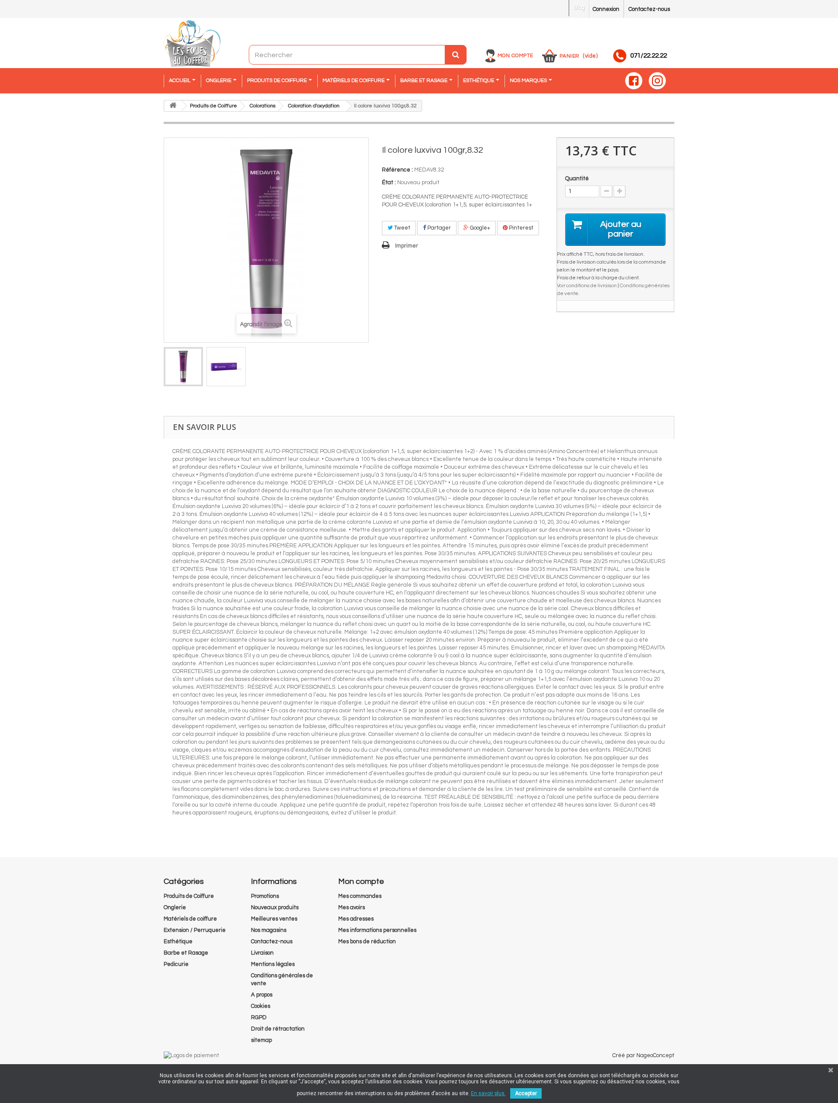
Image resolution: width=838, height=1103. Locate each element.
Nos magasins (268, 930)
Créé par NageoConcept (643, 1055)
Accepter (526, 1093)
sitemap (261, 1040)
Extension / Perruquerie (195, 930)
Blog (579, 7)
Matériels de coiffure (190, 919)
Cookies (260, 1006)
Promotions (265, 896)
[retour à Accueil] (173, 105)
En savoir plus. (488, 1093)
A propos (261, 995)
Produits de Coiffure (189, 896)
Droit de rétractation (278, 1029)
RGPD (259, 1017)
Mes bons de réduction (367, 941)
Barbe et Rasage (186, 953)
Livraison (262, 953)
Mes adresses (356, 919)
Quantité (577, 178)
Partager (438, 228)
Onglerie (175, 907)
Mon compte (515, 55)
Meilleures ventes (274, 919)
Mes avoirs (351, 907)
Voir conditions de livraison (587, 285)
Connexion (606, 9)
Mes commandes (359, 896)
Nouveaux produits (275, 907)
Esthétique (178, 941)
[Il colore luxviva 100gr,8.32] (183, 366)
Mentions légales (273, 964)
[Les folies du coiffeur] (192, 44)
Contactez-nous (649, 9)
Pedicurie (176, 964)
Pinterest (520, 228)
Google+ (479, 228)
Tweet (401, 228)
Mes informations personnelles (377, 930)
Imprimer (406, 246)
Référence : (397, 170)
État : (389, 182)
